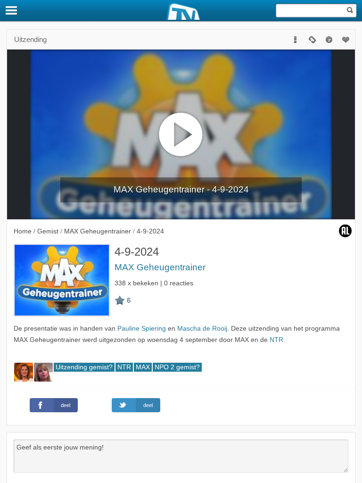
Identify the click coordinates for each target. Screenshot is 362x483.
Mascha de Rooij (202, 328)
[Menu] (12, 10)
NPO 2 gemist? (177, 367)
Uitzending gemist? (84, 367)
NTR (276, 339)
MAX (143, 367)
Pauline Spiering (141, 328)
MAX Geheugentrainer (160, 267)
